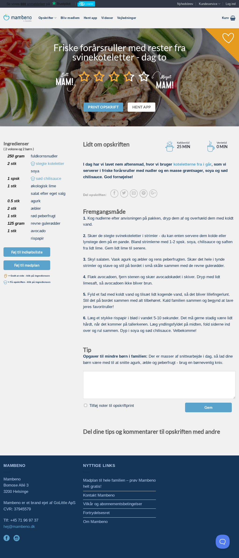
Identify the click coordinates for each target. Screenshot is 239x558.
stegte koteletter (50, 163)
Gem (208, 407)
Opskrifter (46, 18)
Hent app (90, 18)
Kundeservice (208, 4)
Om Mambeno (95, 521)
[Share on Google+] (153, 193)
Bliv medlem (70, 18)
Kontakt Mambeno (99, 495)
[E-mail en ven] (134, 193)
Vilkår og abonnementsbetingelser (112, 504)
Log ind (230, 4)
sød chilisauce (48, 178)
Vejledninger (126, 18)
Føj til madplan (26, 265)
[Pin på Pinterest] (144, 193)
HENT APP (141, 107)
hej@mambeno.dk (19, 526)
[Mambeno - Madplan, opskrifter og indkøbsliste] (18, 18)
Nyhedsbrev (185, 4)
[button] (228, 18)
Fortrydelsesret (96, 513)
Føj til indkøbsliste (27, 252)
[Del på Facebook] (114, 193)
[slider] (114, 76)
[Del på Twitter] (124, 193)
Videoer (107, 18)
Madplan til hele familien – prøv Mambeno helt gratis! (119, 483)
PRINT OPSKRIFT (103, 107)
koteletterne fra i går (192, 164)
